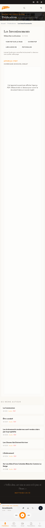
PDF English (27, 47)
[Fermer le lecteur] (41, 508)
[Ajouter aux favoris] (19, 508)
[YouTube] (33, 2)
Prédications (12, 23)
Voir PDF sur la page (14, 42)
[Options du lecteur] (34, 508)
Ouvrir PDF (32, 42)
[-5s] (16, 515)
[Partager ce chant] (23, 508)
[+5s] (28, 515)
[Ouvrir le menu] (41, 8)
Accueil (3, 23)
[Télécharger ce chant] (28, 508)
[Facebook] (37, 2)
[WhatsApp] (41, 2)
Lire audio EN (11, 47)
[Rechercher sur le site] (24, 7)
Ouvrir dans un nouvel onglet (16, 64)
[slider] (22, 503)
